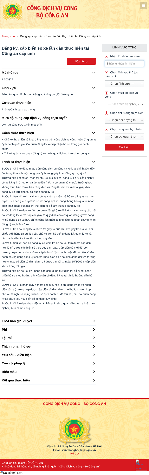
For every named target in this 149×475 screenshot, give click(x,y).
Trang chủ (8, 36)
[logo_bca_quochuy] (74, 421)
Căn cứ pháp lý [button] (14, 363)
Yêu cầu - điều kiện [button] (17, 355)
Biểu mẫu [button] (9, 372)
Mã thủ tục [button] (10, 73)
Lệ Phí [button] (7, 338)
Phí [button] (4, 329)
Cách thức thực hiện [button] (18, 133)
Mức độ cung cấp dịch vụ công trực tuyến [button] (35, 118)
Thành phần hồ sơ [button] (16, 346)
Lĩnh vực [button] (9, 88)
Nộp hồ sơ (81, 61)
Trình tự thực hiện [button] (16, 162)
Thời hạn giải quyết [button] (17, 321)
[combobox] (124, 83)
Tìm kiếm (124, 147)
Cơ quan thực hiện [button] (16, 103)
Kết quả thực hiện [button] (16, 380)
